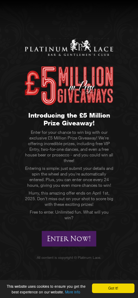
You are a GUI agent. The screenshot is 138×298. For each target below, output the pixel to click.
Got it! (113, 288)
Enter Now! (69, 238)
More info (72, 291)
